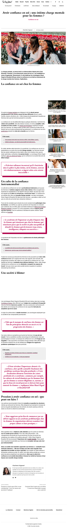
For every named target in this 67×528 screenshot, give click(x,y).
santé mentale (32, 439)
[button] (62, 1)
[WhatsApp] (35, 24)
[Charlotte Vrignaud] (7, 471)
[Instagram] (59, 1)
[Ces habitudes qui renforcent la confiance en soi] (57, 133)
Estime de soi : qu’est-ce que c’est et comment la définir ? (18, 250)
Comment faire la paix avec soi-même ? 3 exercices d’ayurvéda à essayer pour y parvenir (35, 488)
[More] (39, 24)
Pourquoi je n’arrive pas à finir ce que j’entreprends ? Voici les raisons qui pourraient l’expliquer (11, 488)
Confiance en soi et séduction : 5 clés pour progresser (17, 356)
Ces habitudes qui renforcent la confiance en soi (57, 140)
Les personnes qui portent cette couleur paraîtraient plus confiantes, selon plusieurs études (56, 187)
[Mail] (15, 477)
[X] (31, 24)
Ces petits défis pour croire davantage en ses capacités (57, 111)
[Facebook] (55, 1)
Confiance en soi (33, 19)
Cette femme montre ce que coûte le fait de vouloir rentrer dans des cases (56, 125)
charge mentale (12, 112)
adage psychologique (26, 125)
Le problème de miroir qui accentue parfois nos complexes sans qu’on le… (22, 247)
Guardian (10, 212)
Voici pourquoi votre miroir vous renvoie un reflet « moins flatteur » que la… (22, 139)
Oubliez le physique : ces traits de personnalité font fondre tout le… (20, 142)
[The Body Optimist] (7, 2)
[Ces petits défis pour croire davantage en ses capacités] (57, 104)
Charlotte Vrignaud (27, 30)
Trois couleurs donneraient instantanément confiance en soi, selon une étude (57, 155)
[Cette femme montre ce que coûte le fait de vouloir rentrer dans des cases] (57, 119)
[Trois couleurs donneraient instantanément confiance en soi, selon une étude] (57, 147)
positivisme (4, 131)
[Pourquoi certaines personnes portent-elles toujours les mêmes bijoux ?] (57, 163)
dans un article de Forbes (14, 156)
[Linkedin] (13, 477)
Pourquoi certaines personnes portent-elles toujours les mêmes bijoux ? (57, 171)
